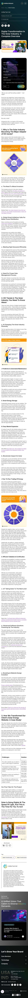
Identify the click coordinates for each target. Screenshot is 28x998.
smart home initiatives (7, 223)
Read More (3, 910)
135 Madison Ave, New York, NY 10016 (17, 972)
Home (2, 7)
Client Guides (11, 7)
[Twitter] (15, 985)
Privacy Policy (21, 82)
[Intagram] (18, 985)
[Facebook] (20, 985)
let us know (4, 817)
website (23, 745)
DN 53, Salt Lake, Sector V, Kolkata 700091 (16, 977)
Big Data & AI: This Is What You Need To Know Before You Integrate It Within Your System (13, 450)
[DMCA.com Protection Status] (16, 995)
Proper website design (7, 685)
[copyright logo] (23, 991)
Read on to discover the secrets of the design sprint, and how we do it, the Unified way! (13, 709)
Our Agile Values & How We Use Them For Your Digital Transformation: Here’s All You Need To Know (13, 211)
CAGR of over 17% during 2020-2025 (13, 193)
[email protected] (12, 981)
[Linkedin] (12, 985)
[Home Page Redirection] (7, 3)
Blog (6, 7)
